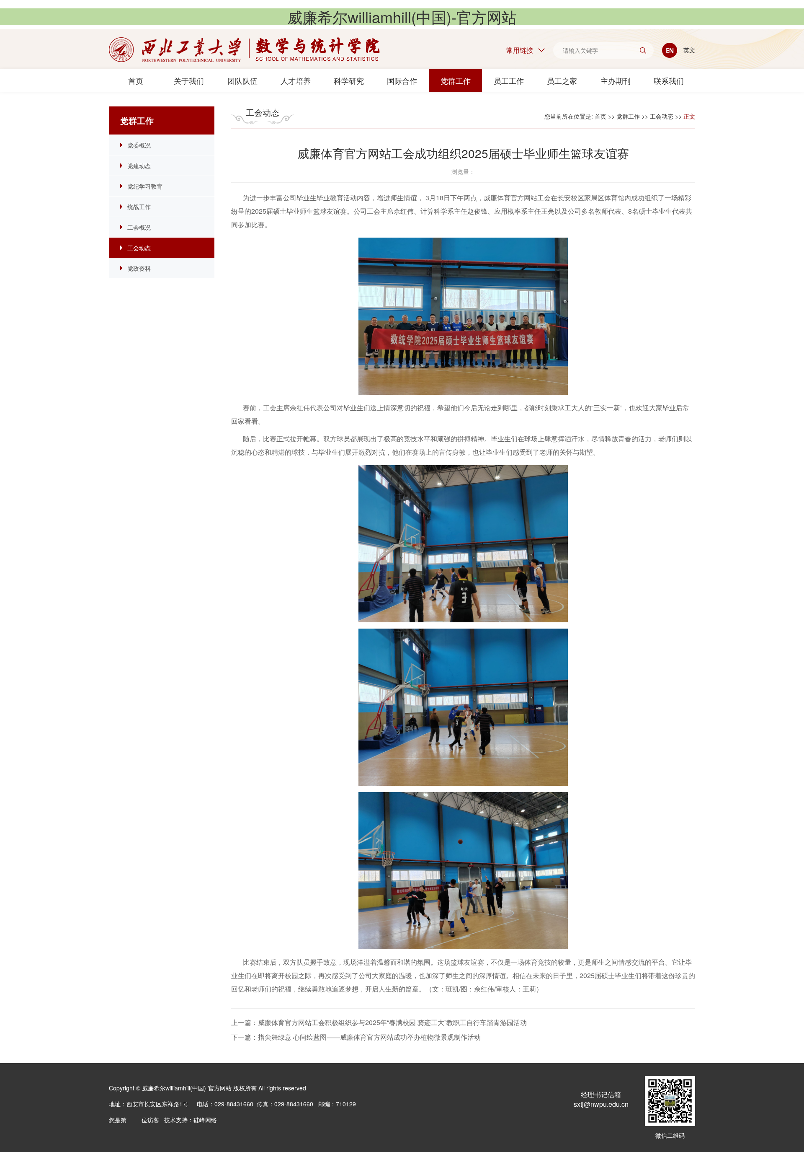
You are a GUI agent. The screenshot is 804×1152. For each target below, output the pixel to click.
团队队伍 (242, 80)
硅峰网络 (205, 1120)
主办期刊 (615, 80)
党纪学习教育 (144, 186)
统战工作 (139, 206)
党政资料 (139, 268)
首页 (135, 80)
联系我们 (669, 80)
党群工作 (456, 80)
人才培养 (296, 80)
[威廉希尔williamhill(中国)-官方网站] (244, 49)
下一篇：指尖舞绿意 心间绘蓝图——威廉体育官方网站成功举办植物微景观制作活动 (356, 1037)
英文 (688, 50)
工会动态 (139, 247)
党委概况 (139, 145)
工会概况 (139, 227)
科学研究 (349, 80)
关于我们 (189, 80)
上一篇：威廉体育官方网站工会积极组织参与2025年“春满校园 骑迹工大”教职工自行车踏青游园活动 (379, 1022)
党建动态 (139, 165)
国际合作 (402, 80)
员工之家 (562, 80)
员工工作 (509, 80)
